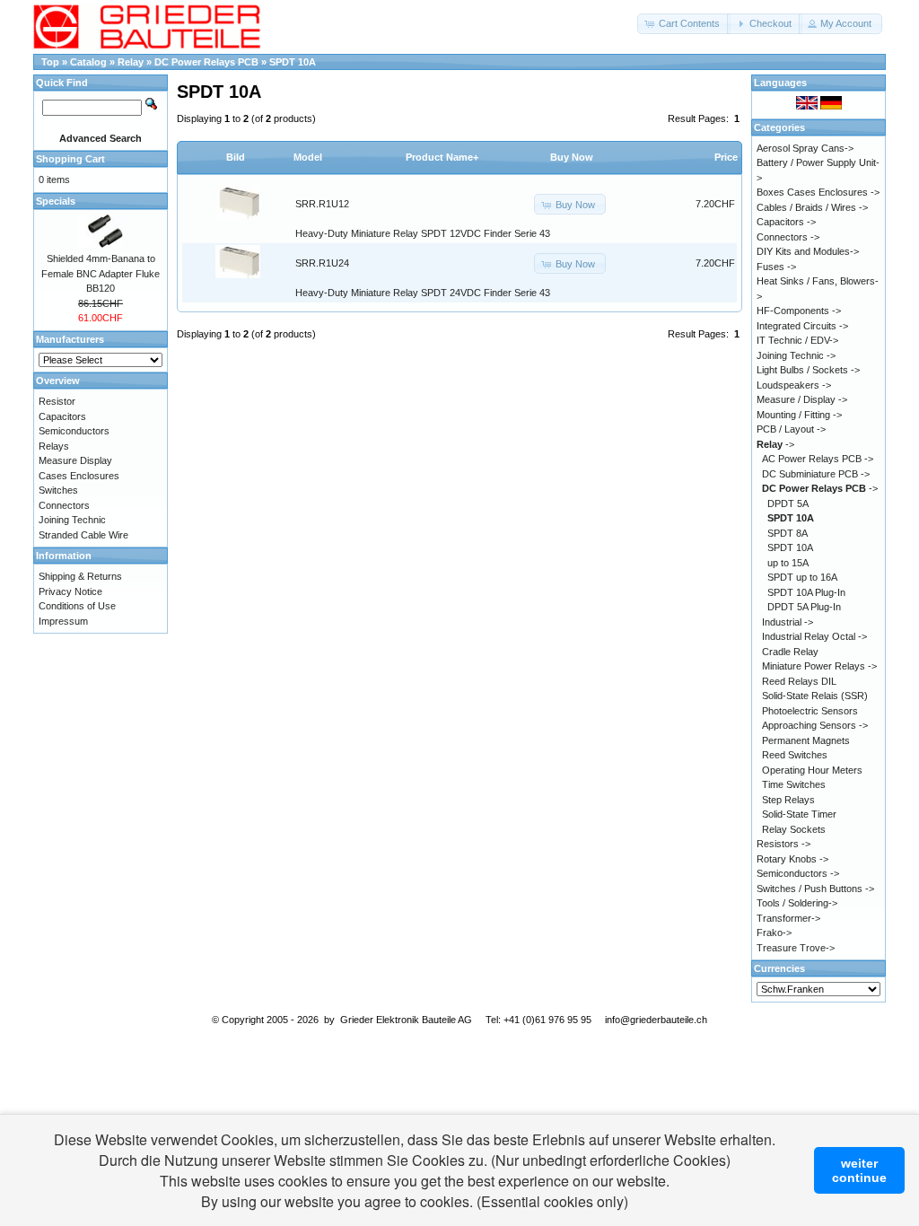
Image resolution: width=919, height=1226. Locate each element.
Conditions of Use (77, 605)
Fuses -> (776, 266)
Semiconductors (74, 430)
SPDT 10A (292, 62)
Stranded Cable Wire (83, 535)
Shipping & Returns (80, 576)
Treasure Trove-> (796, 947)
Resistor (57, 401)
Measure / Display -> (802, 399)
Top (50, 62)
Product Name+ (442, 157)
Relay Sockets (794, 829)
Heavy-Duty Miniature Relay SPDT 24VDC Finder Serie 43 (422, 292)
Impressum (63, 621)
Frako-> (774, 932)
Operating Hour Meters (812, 770)
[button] (684, 23)
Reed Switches (794, 754)
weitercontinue (859, 1170)
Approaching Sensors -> (815, 725)
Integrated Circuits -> (802, 325)
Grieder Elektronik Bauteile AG (406, 1019)
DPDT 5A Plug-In (804, 606)
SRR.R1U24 (322, 263)
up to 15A (788, 562)
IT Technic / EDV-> (797, 340)
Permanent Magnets (806, 740)
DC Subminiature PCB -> (816, 474)
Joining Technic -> (796, 355)
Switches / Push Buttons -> (815, 888)
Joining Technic (72, 519)
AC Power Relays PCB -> (817, 458)
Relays (54, 446)
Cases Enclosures (79, 475)
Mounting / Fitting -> (799, 414)
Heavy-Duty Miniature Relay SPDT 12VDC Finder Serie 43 (422, 233)
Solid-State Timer (799, 814)
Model (307, 157)
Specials (55, 201)
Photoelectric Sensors (810, 710)
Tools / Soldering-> (797, 903)
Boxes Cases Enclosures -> (818, 192)
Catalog (88, 62)
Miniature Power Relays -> (819, 666)
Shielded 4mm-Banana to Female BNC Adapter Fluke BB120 (100, 273)
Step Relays (788, 799)
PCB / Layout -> (791, 429)
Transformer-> (788, 918)
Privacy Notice (70, 591)
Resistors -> (783, 843)
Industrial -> (787, 622)
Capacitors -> (786, 221)
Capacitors (62, 416)
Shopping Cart (70, 158)
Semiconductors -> (798, 873)
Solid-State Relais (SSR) (815, 695)
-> (775, 444)
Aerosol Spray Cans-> (805, 148)
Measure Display (75, 460)
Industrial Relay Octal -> (814, 636)
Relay (132, 62)
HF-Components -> (799, 310)
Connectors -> (788, 237)
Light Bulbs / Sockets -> (808, 369)
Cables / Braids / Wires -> (812, 207)
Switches (58, 490)
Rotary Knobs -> (792, 859)
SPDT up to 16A (802, 577)
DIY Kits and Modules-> (808, 251)
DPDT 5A (788, 503)
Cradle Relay (790, 651)
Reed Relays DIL (799, 681)
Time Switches (794, 784)
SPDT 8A (787, 533)
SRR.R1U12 (322, 203)
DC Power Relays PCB (207, 62)
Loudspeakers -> (794, 385)
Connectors (64, 505)
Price (726, 157)
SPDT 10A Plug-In (806, 592)
